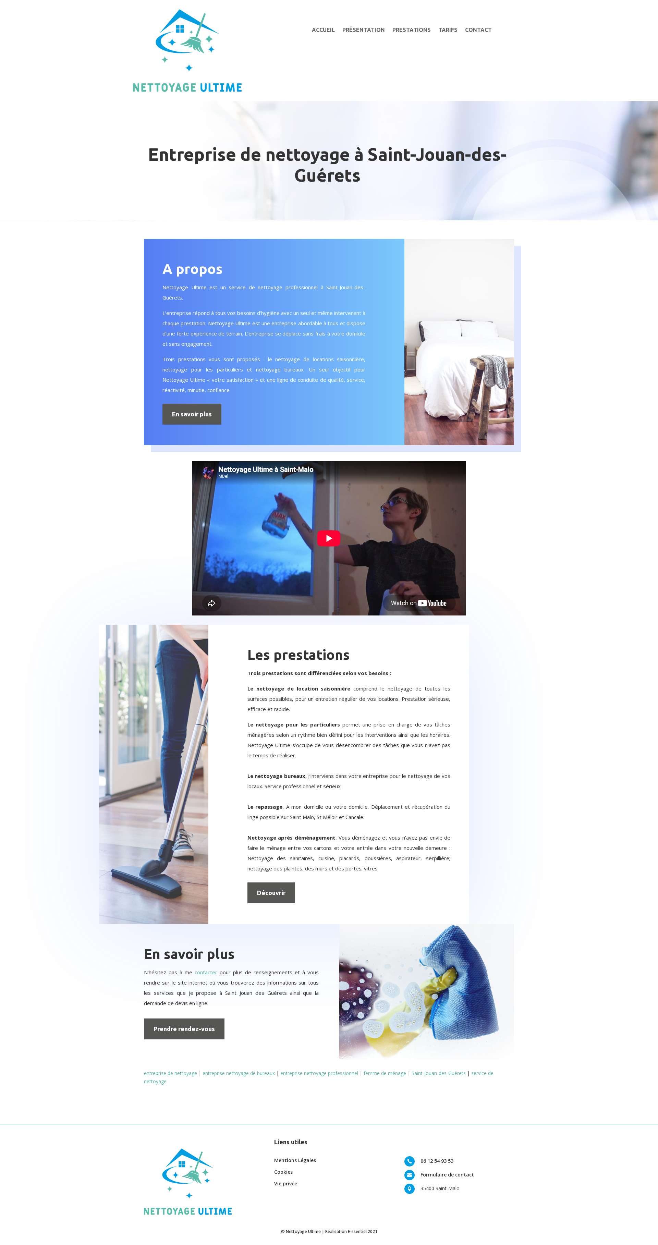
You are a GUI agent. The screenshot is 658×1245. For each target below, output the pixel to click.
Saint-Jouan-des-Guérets (439, 1073)
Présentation (363, 30)
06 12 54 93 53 (437, 1161)
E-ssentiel (357, 1231)
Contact (478, 30)
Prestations (411, 30)
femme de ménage (385, 1073)
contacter (206, 972)
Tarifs (448, 30)
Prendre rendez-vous (184, 1028)
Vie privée (285, 1183)
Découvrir (271, 892)
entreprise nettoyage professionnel (319, 1073)
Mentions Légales (295, 1160)
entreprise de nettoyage (170, 1073)
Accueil (323, 30)
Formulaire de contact (447, 1174)
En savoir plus (192, 414)
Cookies (283, 1172)
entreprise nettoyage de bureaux (239, 1073)
